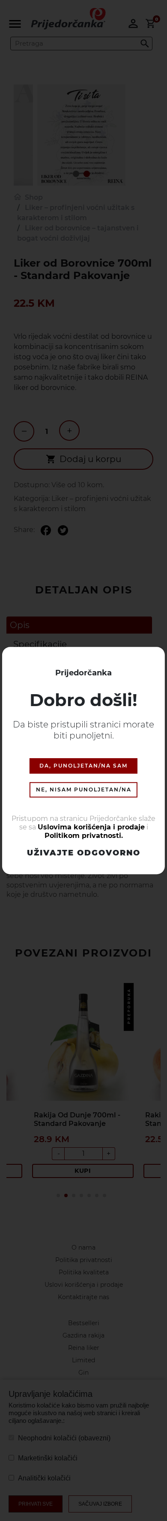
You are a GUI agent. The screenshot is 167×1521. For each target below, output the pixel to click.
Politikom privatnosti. (84, 836)
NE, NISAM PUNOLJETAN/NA (83, 790)
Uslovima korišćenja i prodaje (91, 827)
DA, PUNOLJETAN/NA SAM (83, 766)
